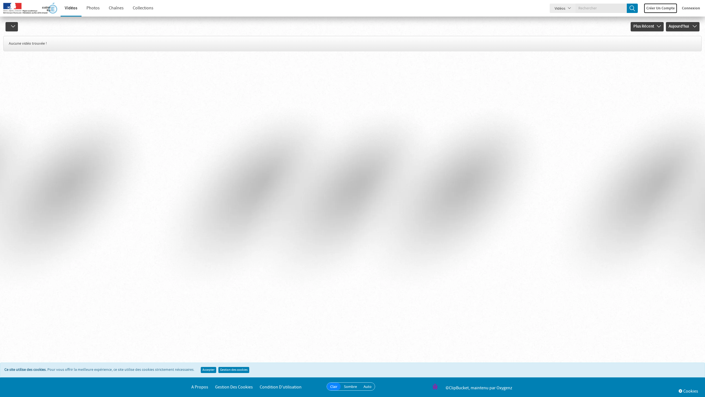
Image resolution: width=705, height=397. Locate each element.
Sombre (350, 386)
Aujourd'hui (679, 26)
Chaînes (116, 8)
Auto (368, 386)
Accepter (208, 370)
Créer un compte (660, 8)
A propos (199, 387)
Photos (93, 8)
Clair (333, 386)
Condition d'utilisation (281, 387)
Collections (143, 8)
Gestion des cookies (234, 370)
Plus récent (643, 26)
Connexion (691, 8)
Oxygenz (504, 388)
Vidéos (71, 8)
